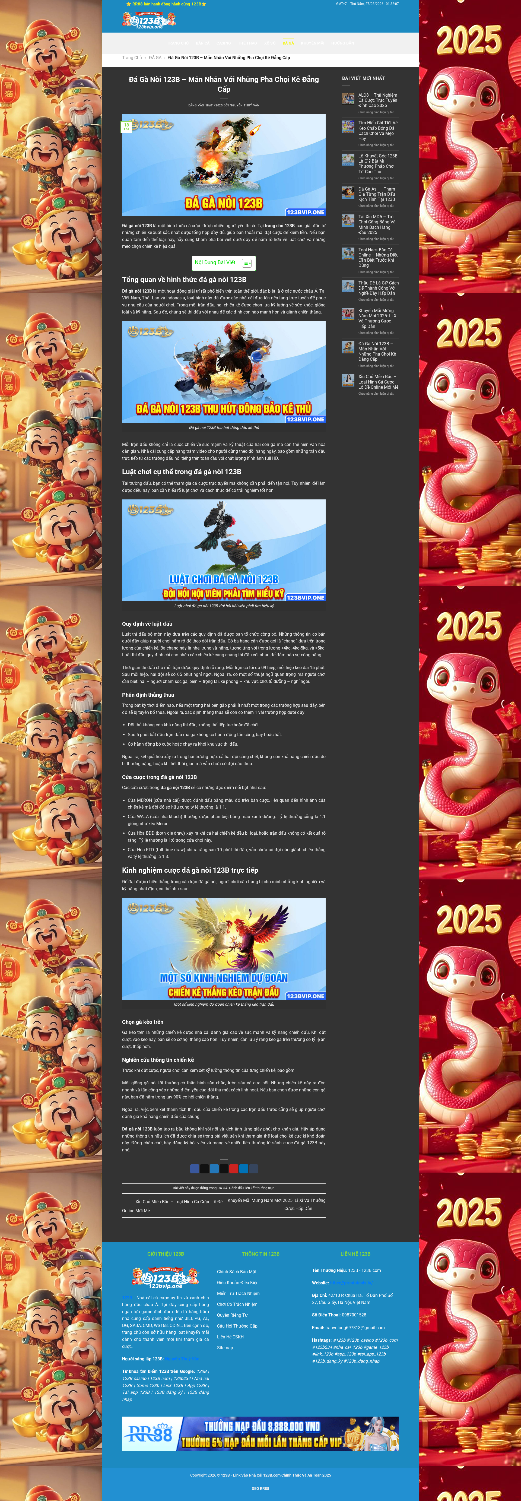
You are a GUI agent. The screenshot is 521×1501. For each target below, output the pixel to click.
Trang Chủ (132, 57)
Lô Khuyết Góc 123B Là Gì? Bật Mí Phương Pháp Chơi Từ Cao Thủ (378, 164)
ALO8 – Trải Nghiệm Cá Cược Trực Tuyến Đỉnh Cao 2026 (377, 100)
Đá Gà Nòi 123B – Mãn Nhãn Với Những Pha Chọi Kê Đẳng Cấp (377, 351)
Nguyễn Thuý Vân (244, 105)
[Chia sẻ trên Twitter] (214, 1168)
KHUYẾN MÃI (312, 43)
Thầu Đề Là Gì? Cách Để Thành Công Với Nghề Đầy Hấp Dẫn (378, 288)
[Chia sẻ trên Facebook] (194, 1168)
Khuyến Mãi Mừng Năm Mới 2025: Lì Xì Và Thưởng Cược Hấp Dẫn (378, 318)
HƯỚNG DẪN (342, 43)
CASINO (224, 43)
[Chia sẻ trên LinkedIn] (243, 1168)
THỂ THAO (247, 43)
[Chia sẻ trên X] (204, 1168)
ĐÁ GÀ (288, 43)
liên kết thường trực (259, 1188)
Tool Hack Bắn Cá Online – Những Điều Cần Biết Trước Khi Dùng (378, 258)
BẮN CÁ (203, 43)
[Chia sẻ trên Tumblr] (253, 1168)
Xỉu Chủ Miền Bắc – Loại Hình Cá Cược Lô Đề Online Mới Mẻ (378, 382)
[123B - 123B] (149, 20)
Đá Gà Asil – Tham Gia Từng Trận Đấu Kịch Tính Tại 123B (376, 194)
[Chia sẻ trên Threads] (224, 1168)
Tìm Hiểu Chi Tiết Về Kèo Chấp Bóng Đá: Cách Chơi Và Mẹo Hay (378, 131)
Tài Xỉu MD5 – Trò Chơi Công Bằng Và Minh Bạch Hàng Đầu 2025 (377, 224)
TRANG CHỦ (178, 43)
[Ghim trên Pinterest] (233, 1168)
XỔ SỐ (270, 43)
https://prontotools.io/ (351, 1282)
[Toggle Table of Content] (244, 263)
